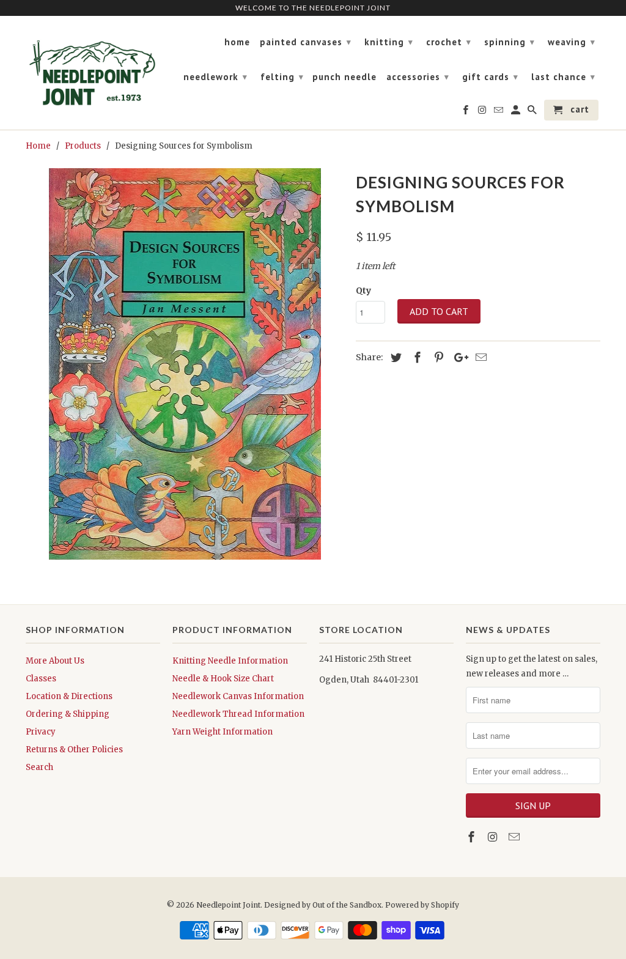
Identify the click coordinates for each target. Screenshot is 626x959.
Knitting (388, 42)
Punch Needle (344, 77)
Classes (41, 678)
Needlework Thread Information (238, 714)
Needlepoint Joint (228, 904)
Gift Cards (490, 77)
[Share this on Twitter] (394, 357)
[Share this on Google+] (458, 357)
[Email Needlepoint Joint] (515, 837)
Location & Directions (69, 696)
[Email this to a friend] (479, 357)
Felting (282, 77)
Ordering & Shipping (67, 714)
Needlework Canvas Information (238, 696)
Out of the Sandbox (346, 904)
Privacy (41, 732)
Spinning (509, 42)
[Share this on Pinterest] (437, 357)
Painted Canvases (306, 42)
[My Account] (516, 112)
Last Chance (563, 77)
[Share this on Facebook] (415, 357)
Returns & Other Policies (74, 749)
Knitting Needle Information (230, 661)
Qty (363, 290)
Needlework (215, 77)
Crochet (448, 42)
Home (237, 42)
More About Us (55, 661)
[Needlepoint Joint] (93, 68)
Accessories (417, 77)
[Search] (533, 112)
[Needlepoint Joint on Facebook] (472, 837)
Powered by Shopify (422, 904)
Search (39, 767)
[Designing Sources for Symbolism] (185, 364)
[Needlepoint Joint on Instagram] (494, 837)
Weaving (571, 42)
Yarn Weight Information (222, 732)
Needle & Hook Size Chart (223, 678)
